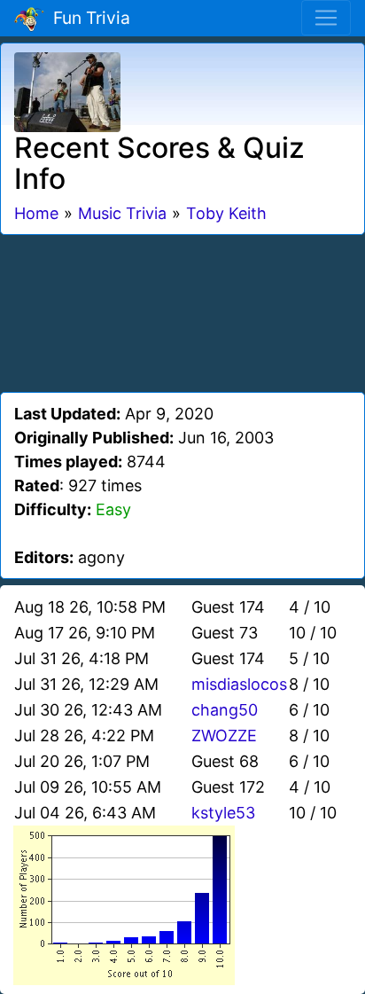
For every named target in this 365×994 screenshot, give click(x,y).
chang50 (224, 709)
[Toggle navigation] (326, 17)
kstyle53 (223, 812)
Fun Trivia (87, 17)
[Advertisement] (182, 310)
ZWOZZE (224, 735)
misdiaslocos (239, 684)
